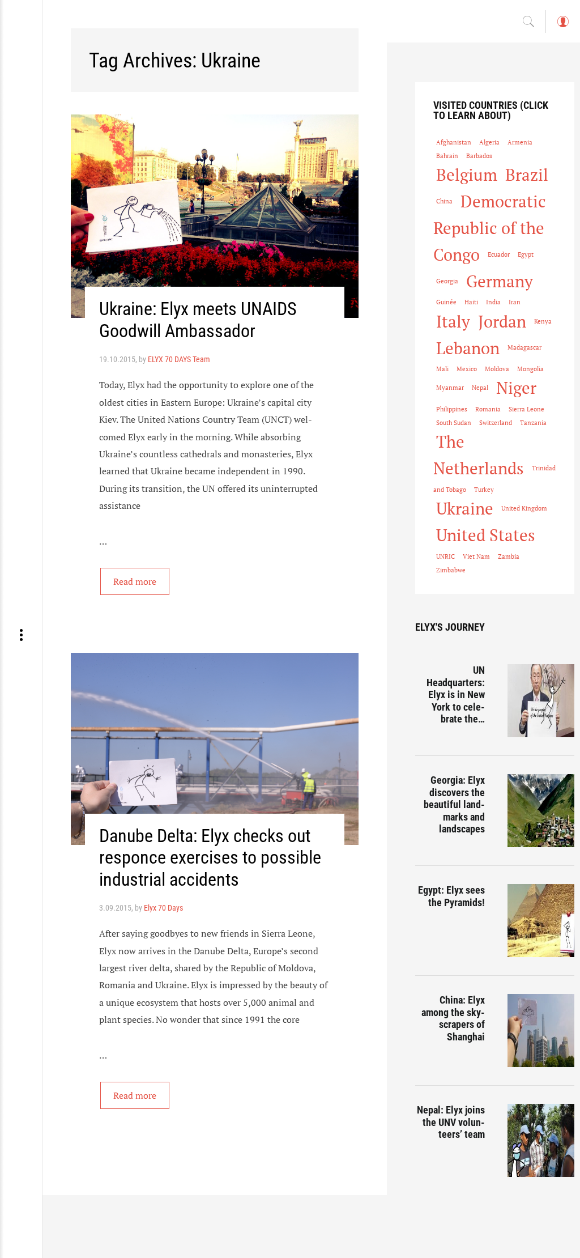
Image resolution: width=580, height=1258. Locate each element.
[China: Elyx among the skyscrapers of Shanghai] (541, 1030)
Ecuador (499, 254)
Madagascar (524, 347)
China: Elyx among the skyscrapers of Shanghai (453, 1018)
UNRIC (445, 556)
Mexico (467, 369)
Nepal (480, 388)
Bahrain (447, 156)
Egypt (526, 254)
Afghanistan (453, 142)
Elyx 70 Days (163, 907)
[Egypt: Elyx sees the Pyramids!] (541, 920)
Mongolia (530, 369)
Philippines (451, 409)
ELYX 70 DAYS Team (179, 359)
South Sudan (453, 423)
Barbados (479, 156)
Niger (516, 387)
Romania (488, 409)
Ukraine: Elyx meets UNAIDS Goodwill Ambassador (198, 319)
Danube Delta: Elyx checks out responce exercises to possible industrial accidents (210, 857)
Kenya (543, 321)
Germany (499, 281)
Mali (442, 369)
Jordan (502, 321)
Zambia (508, 556)
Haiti (471, 302)
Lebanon (468, 348)
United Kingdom (524, 508)
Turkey (484, 490)
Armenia (520, 142)
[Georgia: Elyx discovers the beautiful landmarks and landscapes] (541, 810)
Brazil (526, 174)
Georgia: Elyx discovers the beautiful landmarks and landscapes (454, 804)
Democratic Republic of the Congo (489, 227)
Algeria (489, 142)
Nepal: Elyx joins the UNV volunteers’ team (451, 1122)
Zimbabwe (451, 570)
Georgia (447, 281)
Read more (134, 581)
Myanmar (450, 388)
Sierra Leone (526, 409)
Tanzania (533, 423)
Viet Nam (476, 556)
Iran (515, 302)
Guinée (446, 302)
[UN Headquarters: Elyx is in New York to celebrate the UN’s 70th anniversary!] (541, 700)
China (444, 201)
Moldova (497, 369)
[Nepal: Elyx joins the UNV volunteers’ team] (541, 1140)
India (493, 302)
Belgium (466, 174)
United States (485, 535)
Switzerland (495, 423)
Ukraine (464, 508)
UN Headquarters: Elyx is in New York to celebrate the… (456, 694)
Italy (453, 321)
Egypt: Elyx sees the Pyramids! (451, 896)
